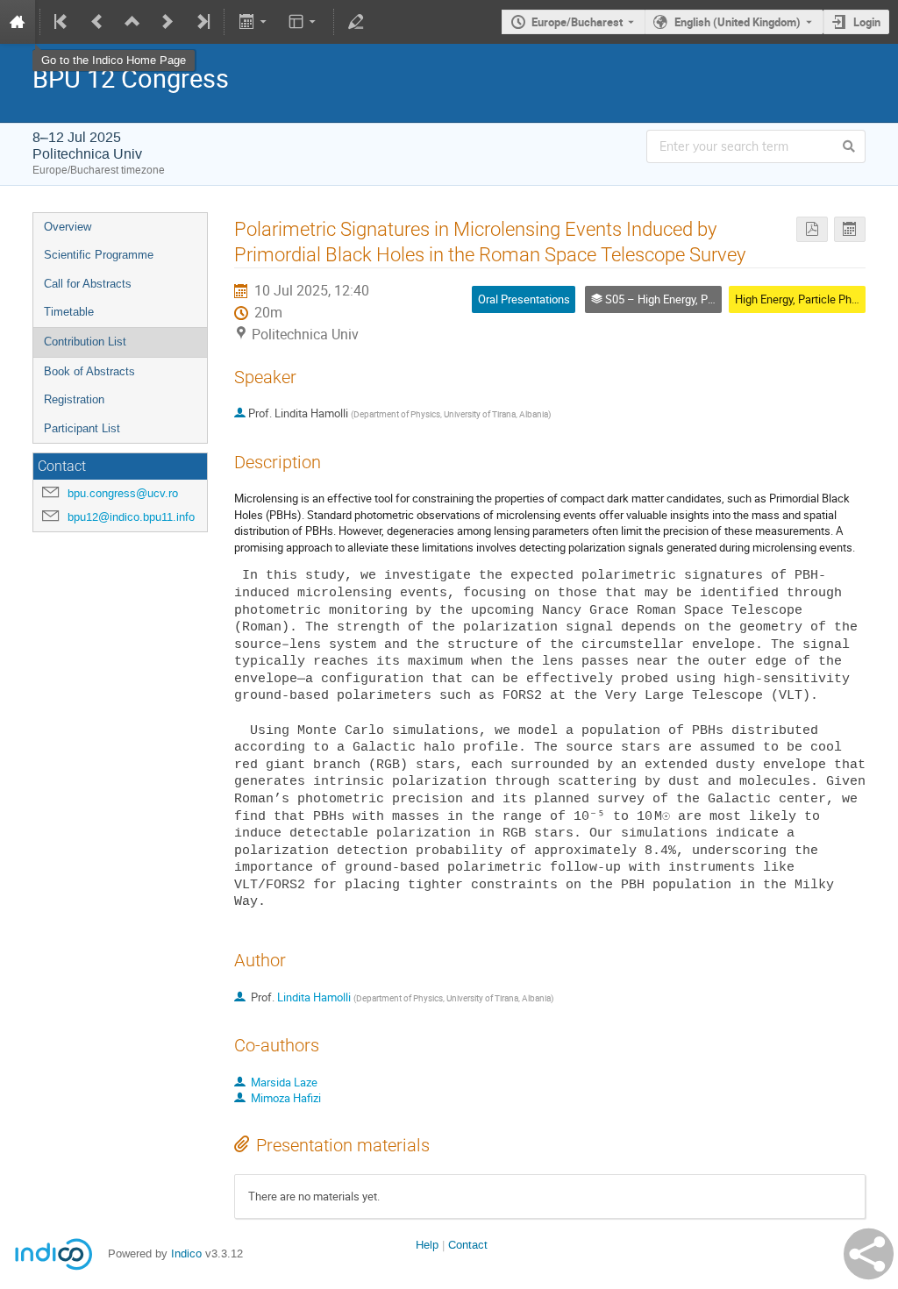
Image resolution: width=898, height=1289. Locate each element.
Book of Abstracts (89, 371)
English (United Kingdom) (737, 22)
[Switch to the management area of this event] (356, 22)
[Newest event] (201, 22)
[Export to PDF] (812, 229)
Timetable (69, 311)
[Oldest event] (62, 22)
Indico (186, 1253)
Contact (468, 1244)
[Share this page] (869, 1254)
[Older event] (97, 22)
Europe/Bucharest (577, 22)
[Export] (254, 22)
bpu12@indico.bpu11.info (131, 516)
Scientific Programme (98, 254)
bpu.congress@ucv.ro (123, 493)
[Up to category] (132, 22)
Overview (67, 226)
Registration (74, 399)
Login (866, 22)
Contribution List (85, 341)
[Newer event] (167, 22)
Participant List (82, 428)
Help (427, 1244)
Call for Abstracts (88, 283)
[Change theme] (304, 22)
